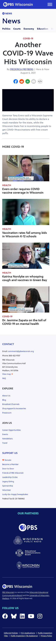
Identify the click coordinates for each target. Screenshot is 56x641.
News (8, 13)
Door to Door (8, 469)
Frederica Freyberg (21, 69)
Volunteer (6, 490)
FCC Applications (28, 633)
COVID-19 (28, 38)
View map (6, 374)
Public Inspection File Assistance (24, 636)
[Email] (34, 82)
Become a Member (10, 464)
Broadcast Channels (10, 404)
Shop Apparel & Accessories (14, 408)
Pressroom (6, 413)
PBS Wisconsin (8, 592)
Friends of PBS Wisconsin (13, 473)
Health (6, 185)
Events (5, 434)
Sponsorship (7, 486)
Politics (6, 28)
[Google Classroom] (28, 82)
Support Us (9, 453)
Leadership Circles (9, 477)
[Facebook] (16, 82)
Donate (7, 460)
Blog (4, 400)
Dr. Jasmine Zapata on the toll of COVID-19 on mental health (24, 322)
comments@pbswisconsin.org (21, 351)
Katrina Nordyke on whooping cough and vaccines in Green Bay (24, 278)
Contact (8, 344)
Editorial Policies (11, 633)
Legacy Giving (8, 481)
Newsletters (7, 439)
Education (42, 28)
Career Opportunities (11, 430)
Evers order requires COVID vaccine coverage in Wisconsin (22, 190)
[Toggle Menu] (49, 4)
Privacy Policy (46, 636)
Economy (29, 28)
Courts (17, 28)
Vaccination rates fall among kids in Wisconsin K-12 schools (24, 234)
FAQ (4, 378)
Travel (4, 443)
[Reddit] (22, 82)
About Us (6, 396)
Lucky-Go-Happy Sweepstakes (15, 494)
